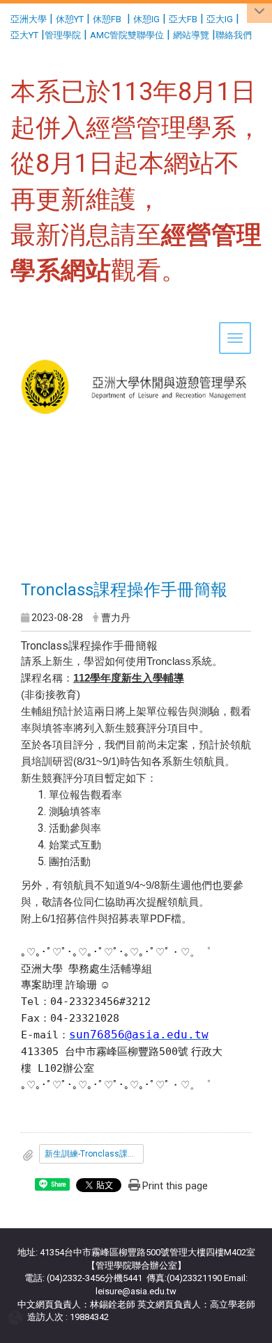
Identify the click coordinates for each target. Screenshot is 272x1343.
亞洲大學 (28, 19)
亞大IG (219, 19)
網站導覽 (191, 35)
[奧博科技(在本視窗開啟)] (17, 1317)
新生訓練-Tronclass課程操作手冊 (94, 1154)
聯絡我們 (235, 35)
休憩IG (146, 19)
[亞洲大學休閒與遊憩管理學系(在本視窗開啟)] (136, 343)
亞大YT (24, 35)
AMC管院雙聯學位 (127, 35)
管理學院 (63, 35)
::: (5, 17)
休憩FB (107, 19)
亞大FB (183, 19)
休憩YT (70, 19)
